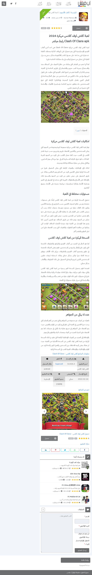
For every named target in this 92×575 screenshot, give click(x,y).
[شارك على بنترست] (55, 450)
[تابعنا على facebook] (15, 3)
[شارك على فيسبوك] (84, 450)
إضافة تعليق (70, 21)
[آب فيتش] (82, 4)
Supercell (59, 364)
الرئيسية (73, 12)
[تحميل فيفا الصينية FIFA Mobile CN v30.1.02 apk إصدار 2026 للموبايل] (65, 488)
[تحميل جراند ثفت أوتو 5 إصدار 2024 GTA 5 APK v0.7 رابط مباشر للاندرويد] (65, 465)
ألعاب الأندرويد (68, 3)
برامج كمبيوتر (49, 3)
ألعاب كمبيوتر (40, 3)
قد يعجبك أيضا (79, 457)
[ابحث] (4, 3)
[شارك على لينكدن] (46, 450)
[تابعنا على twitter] (11, 3)
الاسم (86, 516)
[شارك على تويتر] (65, 450)
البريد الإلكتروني (84, 526)
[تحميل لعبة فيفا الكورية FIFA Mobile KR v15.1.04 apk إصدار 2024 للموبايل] (65, 499)
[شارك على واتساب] (74, 450)
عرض (78, 131)
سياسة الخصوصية (85, 565)
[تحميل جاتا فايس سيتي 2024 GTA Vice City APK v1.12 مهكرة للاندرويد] (65, 476)
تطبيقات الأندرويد (58, 3)
